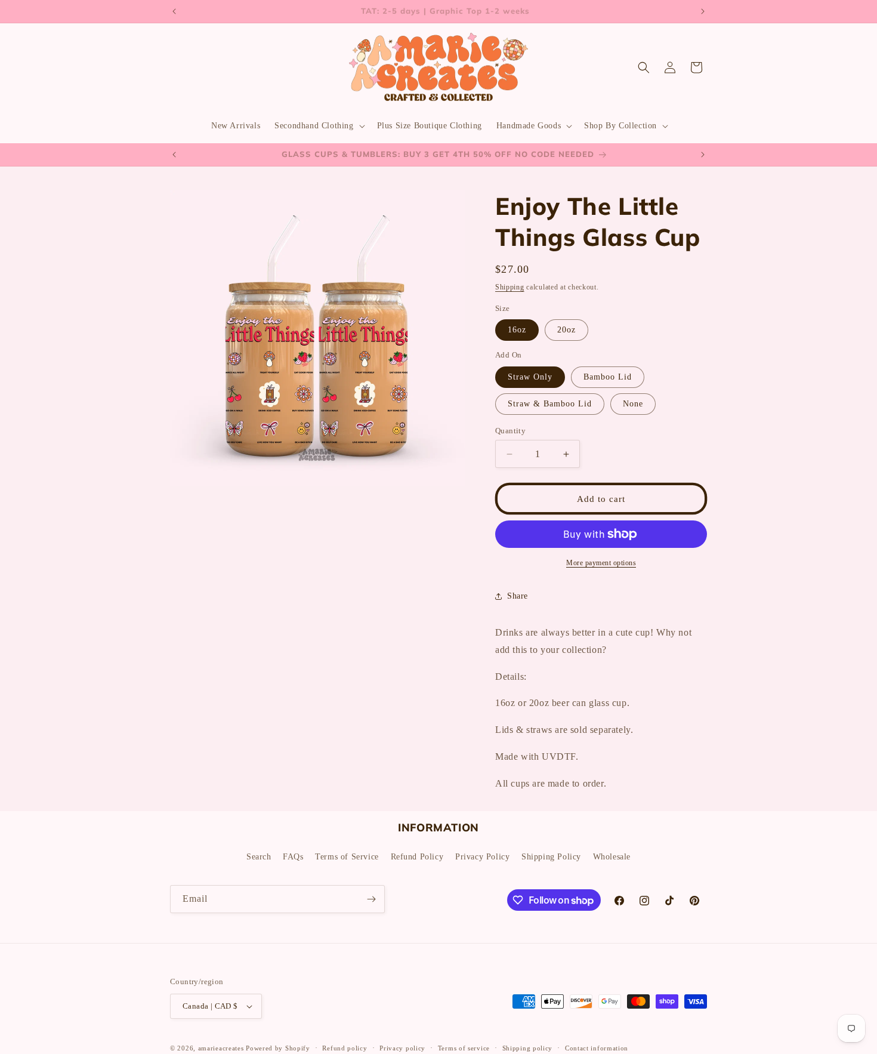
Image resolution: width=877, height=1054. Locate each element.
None (633, 403)
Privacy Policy (482, 856)
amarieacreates (221, 1048)
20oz (566, 329)
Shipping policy (527, 1047)
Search (258, 856)
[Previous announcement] (174, 11)
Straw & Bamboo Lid (550, 403)
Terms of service (464, 1047)
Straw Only (530, 376)
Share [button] (517, 595)
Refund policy (344, 1047)
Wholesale (612, 856)
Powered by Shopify (278, 1048)
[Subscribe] (371, 899)
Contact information (596, 1047)
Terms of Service (347, 856)
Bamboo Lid (607, 376)
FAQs (293, 856)
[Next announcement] (703, 11)
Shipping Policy (551, 856)
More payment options (601, 563)
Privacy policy (402, 1047)
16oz (517, 329)
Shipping (509, 287)
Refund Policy (417, 856)
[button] (318, 125)
